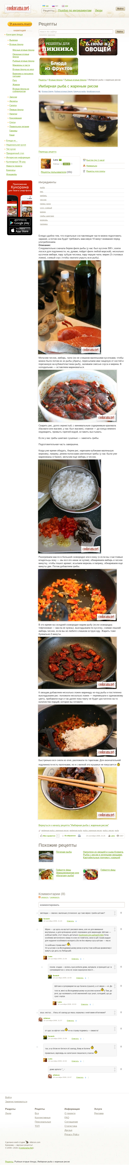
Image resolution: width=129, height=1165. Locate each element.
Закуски (13, 97)
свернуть (44, 897)
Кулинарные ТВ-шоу (16, 162)
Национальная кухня (16, 145)
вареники (51, 35)
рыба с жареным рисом (92, 830)
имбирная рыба (76, 830)
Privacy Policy (71, 1134)
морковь (44, 220)
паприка (44, 224)
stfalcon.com (34, 1142)
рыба (42, 187)
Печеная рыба (64, 852)
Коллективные (42, 1117)
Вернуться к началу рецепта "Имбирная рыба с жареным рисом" (74, 825)
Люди (98, 10)
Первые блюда (16, 109)
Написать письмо (60, 160)
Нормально (91, 166)
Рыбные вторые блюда (23, 61)
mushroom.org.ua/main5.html (91, 935)
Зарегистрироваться (16, 1101)
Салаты (13, 105)
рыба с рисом (108, 830)
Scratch (46, 919)
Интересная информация (18, 157)
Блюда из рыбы (79, 91)
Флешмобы (11, 174)
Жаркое (16, 84)
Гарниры (13, 131)
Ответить (70, 921)
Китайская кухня (93, 91)
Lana (56, 160)
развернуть (54, 897)
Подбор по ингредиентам (74, 10)
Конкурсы (10, 170)
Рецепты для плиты (95, 171)
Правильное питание (19, 126)
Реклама (99, 1113)
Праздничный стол (15, 153)
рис (41, 191)
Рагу (15, 80)
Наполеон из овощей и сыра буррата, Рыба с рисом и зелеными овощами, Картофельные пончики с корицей (103, 855)
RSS (39, 897)
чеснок (43, 200)
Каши (11, 135)
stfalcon (46, 1018)
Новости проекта (14, 166)
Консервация (15, 118)
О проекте (70, 1113)
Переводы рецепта (47, 152)
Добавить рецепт (22, 24)
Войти (120, 9)
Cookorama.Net (26, 1148)
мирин (43, 212)
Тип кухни (11, 149)
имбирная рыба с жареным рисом (55, 830)
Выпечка (13, 40)
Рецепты (48, 10)
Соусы (12, 122)
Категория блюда (14, 34)
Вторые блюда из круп (23, 69)
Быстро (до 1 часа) (95, 160)
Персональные (43, 1121)
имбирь (43, 195)
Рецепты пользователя (53, 172)
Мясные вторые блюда (23, 50)
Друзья (68, 1130)
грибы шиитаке (47, 216)
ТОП (37, 1126)
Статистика (70, 1126)
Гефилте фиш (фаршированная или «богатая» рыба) (67, 873)
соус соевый (46, 208)
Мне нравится (49, 836)
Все (37, 1113)
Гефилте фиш (108, 870)
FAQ (66, 1117)
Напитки (13, 114)
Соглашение (71, 1121)
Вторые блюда (16, 44)
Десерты (13, 101)
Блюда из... (11, 140)
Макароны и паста (21, 65)
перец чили (45, 204)
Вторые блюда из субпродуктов (21, 90)
